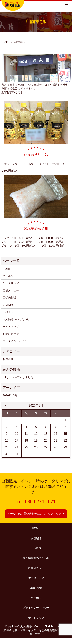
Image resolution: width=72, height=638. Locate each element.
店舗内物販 (9, 297)
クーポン (8, 276)
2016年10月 (10, 395)
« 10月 (6, 405)
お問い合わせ (11, 333)
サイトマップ (11, 326)
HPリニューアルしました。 (19, 377)
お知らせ (8, 359)
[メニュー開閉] (66, 4)
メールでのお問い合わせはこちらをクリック (34, 513)
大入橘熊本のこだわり (16, 319)
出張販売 (8, 312)
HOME (7, 268)
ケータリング (11, 283)
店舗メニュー (11, 290)
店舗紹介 (8, 305)
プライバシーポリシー (16, 340)
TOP (5, 42)
